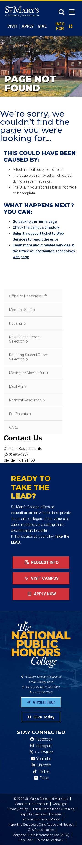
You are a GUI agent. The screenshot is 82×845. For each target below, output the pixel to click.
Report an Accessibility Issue (41, 814)
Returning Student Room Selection (28, 357)
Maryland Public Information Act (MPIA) (41, 835)
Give (42, 26)
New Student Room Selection (25, 339)
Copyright (60, 804)
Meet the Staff (20, 310)
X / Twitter (43, 752)
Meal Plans (17, 386)
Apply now (44, 594)
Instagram (43, 745)
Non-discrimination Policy (41, 819)
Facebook (43, 739)
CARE (13, 427)
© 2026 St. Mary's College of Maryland (41, 798)
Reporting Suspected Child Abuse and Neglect (40, 824)
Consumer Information (31, 804)
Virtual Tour (43, 702)
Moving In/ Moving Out (27, 373)
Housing (15, 323)
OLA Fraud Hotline (41, 830)
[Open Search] (60, 12)
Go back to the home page (35, 221)
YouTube (43, 758)
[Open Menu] (72, 12)
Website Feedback (50, 840)
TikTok (43, 771)
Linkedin (43, 765)
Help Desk (25, 840)
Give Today (43, 717)
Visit (12, 26)
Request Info (44, 562)
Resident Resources (25, 400)
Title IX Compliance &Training (53, 809)
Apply (28, 26)
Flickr (43, 778)
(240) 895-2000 (43, 692)
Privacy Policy (18, 809)
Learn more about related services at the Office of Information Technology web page (44, 251)
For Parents (18, 414)
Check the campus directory (36, 227)
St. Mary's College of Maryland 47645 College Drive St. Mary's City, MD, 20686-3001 (42, 682)
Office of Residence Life (28, 296)
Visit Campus (44, 578)
